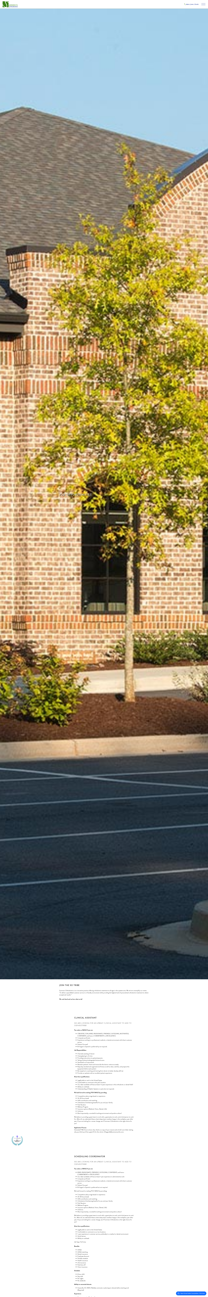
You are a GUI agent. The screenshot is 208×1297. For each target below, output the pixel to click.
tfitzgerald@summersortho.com (114, 1132)
